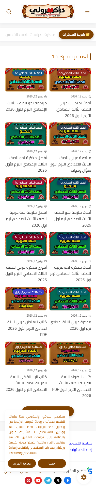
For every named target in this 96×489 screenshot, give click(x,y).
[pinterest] (28, 480)
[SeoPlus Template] (90, 470)
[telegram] (48, 480)
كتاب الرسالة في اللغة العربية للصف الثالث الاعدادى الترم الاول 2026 (26, 383)
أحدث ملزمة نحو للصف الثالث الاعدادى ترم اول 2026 (72, 218)
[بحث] (8, 11)
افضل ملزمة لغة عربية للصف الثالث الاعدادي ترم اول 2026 (26, 218)
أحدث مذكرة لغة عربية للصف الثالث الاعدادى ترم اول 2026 (70, 273)
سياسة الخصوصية (79, 443)
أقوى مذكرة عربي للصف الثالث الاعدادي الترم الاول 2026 (26, 273)
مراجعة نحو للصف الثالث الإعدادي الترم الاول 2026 (26, 106)
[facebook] (67, 480)
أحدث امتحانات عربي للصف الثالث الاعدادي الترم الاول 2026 (73, 109)
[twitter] (58, 480)
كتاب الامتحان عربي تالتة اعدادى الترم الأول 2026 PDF (27, 328)
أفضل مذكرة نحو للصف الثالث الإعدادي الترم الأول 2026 (26, 164)
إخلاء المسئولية (81, 449)
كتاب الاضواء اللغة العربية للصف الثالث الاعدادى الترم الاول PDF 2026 (71, 386)
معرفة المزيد (22, 463)
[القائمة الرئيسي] (87, 11)
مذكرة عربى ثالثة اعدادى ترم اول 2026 (70, 325)
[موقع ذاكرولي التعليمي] (48, 11)
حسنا (51, 463)
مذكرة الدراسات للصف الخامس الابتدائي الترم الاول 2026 (28, 34)
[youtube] (38, 480)
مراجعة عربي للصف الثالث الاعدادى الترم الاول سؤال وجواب (70, 164)
